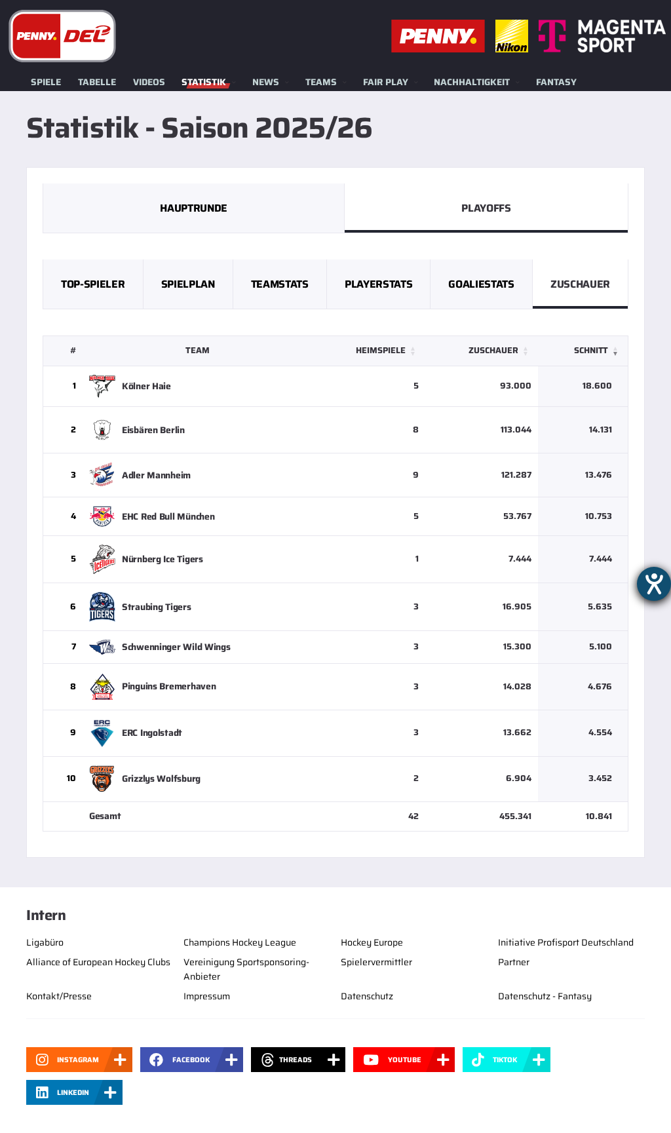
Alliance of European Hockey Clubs (98, 962)
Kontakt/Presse (59, 996)
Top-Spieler (93, 284)
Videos (149, 82)
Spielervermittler (376, 962)
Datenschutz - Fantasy (545, 996)
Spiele (46, 82)
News (265, 82)
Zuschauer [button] (493, 350)
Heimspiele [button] (381, 350)
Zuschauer (580, 284)
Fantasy (556, 82)
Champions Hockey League (239, 942)
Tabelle (97, 82)
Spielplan (188, 284)
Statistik (204, 82)
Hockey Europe (372, 942)
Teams (321, 82)
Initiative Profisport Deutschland (566, 942)
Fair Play (385, 82)
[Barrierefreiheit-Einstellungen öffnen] (654, 584)
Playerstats (378, 284)
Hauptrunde (193, 208)
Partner (513, 962)
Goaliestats (481, 284)
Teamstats (280, 284)
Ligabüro (45, 942)
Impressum (206, 996)
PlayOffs (485, 208)
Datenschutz (367, 996)
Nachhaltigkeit (472, 82)
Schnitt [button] (591, 350)
